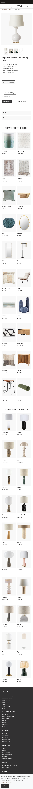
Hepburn (11, 9)
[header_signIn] (30, 6)
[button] (5, 691)
